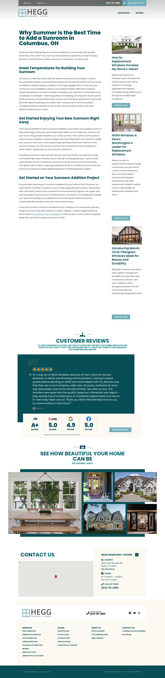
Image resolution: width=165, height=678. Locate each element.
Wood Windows (29, 638)
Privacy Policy (46, 672)
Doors (139, 12)
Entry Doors (63, 631)
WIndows (123, 12)
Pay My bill (126, 634)
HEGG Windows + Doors (116, 554)
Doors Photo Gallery (67, 645)
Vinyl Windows (29, 631)
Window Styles (29, 652)
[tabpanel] (82, 503)
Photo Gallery (98, 631)
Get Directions (108, 569)
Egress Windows (30, 641)
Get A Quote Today (136, 3)
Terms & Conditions (31, 672)
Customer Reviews (99, 634)
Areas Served (97, 638)
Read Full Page (121, 105)
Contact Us (41, 3)
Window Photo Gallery (33, 655)
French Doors (64, 641)
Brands (25, 648)
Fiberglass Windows (31, 634)
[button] (56, 577)
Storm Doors (64, 638)
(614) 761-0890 (109, 587)
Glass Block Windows (32, 645)
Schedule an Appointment (134, 631)
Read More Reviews (120, 430)
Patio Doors (63, 634)
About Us (26, 3)
